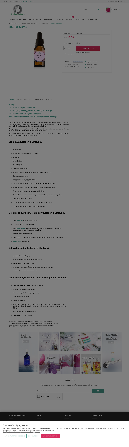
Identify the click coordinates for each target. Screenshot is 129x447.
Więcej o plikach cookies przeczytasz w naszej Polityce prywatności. (21, 432)
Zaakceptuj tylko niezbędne (15, 436)
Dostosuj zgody (33, 436)
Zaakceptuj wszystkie (50, 436)
